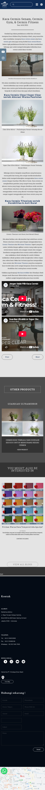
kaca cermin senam (28, 39)
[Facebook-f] (5, 661)
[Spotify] (23, 661)
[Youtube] (17, 661)
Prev (7, 357)
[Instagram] (11, 661)
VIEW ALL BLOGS (22, 564)
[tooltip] (3, 52)
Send (38, 749)
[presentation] (3, 504)
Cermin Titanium (8, 244)
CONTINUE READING (22, 539)
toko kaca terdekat (23, 273)
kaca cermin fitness (34, 42)
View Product (22, 450)
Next (38, 357)
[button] (7, 681)
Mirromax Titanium (24, 244)
